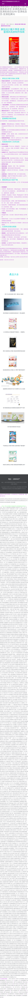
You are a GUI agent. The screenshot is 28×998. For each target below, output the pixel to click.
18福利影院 (16, 599)
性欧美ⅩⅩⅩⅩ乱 (5, 542)
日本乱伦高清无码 (20, 895)
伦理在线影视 (20, 773)
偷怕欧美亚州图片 (19, 522)
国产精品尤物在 (7, 677)
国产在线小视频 (22, 788)
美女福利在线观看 (6, 880)
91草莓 (4, 883)
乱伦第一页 (15, 709)
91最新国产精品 (11, 654)
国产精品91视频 (16, 836)
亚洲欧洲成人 (6, 572)
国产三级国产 (11, 701)
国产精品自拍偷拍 (6, 766)
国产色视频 (2, 799)
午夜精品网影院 (3, 669)
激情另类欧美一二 (23, 798)
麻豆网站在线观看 (8, 716)
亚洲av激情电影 (24, 711)
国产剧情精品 (3, 522)
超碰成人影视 (6, 626)
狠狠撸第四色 (13, 921)
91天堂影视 (11, 868)
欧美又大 (22, 622)
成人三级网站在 (20, 682)
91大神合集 (21, 639)
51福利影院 (15, 875)
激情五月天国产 (11, 627)
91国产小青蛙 (11, 636)
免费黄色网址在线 (17, 679)
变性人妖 (3, 515)
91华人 (8, 610)
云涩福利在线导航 (16, 656)
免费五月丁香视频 (4, 756)
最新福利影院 (4, 804)
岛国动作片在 (22, 738)
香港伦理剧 (7, 641)
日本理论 (10, 843)
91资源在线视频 (12, 741)
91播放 (9, 916)
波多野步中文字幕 (8, 806)
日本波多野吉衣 (11, 736)
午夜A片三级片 (21, 706)
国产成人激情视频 (5, 639)
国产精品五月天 (19, 704)
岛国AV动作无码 (16, 604)
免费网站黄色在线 (4, 714)
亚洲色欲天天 (7, 559)
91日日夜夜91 (14, 555)
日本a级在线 (13, 900)
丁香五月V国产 (24, 776)
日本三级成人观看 (18, 771)
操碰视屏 (19, 577)
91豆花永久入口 (10, 980)
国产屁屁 (18, 552)
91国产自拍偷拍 (15, 527)
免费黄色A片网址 (13, 549)
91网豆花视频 (15, 620)
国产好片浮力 (6, 644)
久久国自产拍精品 (17, 646)
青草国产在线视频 (11, 544)
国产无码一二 (17, 728)
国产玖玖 (24, 883)
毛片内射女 (16, 798)
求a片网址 (10, 637)
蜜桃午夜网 (4, 759)
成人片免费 (6, 761)
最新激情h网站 (3, 803)
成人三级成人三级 (21, 619)
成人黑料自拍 (6, 764)
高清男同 (24, 923)
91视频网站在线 (17, 567)
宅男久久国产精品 (18, 803)
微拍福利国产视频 (21, 549)
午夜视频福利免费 (7, 908)
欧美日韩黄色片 (14, 824)
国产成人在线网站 (18, 587)
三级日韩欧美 (24, 761)
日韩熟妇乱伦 (8, 987)
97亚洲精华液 (7, 524)
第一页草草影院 (8, 821)
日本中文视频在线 (4, 796)
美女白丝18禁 (11, 853)
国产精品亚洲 (22, 716)
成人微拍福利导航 (7, 920)
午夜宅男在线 (20, 699)
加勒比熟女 (2, 547)
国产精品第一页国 (21, 719)
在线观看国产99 (24, 980)
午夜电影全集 (7, 614)
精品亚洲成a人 (24, 841)
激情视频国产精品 (13, 574)
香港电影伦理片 (20, 674)
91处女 (10, 657)
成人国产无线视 (10, 791)
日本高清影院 (21, 983)
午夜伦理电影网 (9, 646)
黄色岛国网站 (23, 569)
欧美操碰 (8, 856)
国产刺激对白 (8, 918)
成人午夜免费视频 (7, 552)
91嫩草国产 (11, 881)
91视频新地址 (6, 886)
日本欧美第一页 (20, 829)
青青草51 (3, 828)
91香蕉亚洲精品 (8, 734)
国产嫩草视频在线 (16, 908)
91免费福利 (3, 982)
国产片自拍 (25, 669)
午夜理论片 (22, 893)
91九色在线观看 (15, 828)
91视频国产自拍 (7, 622)
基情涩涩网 (15, 684)
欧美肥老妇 (19, 818)
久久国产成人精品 (8, 707)
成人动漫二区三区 (8, 783)
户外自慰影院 (16, 530)
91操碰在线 (12, 525)
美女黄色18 (2, 771)
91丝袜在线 (8, 828)
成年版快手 (23, 858)
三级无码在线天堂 (16, 794)
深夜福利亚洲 (5, 850)
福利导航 (16, 702)
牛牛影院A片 (14, 766)
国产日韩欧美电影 (8, 592)
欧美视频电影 (4, 916)
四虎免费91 (17, 582)
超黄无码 (25, 840)
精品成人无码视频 (22, 856)
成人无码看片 (14, 724)
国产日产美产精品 (5, 722)
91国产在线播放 (7, 788)
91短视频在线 (25, 910)
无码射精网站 (15, 632)
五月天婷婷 (18, 910)
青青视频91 (18, 995)
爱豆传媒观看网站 (16, 565)
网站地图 (13, 502)
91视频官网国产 (16, 731)
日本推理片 (8, 763)
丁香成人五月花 (10, 649)
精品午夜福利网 (16, 841)
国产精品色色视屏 (9, 605)
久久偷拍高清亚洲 (13, 714)
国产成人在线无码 (16, 865)
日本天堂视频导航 (12, 564)
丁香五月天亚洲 (18, 848)
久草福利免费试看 (16, 851)
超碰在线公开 (15, 835)
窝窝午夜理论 (19, 804)
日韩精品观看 (4, 654)
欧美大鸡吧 (4, 851)
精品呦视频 (13, 895)
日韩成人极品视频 (7, 840)
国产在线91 (2, 671)
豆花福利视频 (10, 778)
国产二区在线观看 (20, 508)
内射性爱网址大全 (13, 833)
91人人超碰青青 (3, 853)
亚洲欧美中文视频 (17, 925)
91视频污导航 (10, 809)
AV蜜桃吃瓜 (21, 835)
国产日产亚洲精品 (13, 617)
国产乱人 (21, 687)
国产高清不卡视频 (5, 629)
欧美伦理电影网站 (20, 600)
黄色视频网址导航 (18, 686)
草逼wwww (9, 851)
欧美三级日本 (13, 781)
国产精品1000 (20, 793)
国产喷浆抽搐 (10, 803)
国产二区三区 (24, 507)
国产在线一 (5, 585)
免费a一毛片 (14, 677)
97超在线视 (16, 855)
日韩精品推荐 (23, 783)
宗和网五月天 (10, 682)
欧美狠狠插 (21, 734)
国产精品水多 (24, 873)
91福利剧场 (21, 620)
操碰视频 (23, 629)
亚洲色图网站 (22, 898)
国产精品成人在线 (17, 644)
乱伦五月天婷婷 (21, 814)
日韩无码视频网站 (21, 766)
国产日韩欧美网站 (14, 764)
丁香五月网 (2, 681)
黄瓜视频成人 (18, 697)
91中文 (24, 741)
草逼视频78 (13, 681)
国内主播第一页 (10, 712)
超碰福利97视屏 (16, 870)
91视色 (22, 656)
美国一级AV (25, 547)
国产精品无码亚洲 (20, 748)
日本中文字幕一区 (14, 896)
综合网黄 (5, 758)
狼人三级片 (19, 923)
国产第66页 (2, 729)
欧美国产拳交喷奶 (18, 624)
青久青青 (7, 846)
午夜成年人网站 (17, 881)
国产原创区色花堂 (11, 550)
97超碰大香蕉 (9, 530)
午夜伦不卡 (24, 542)
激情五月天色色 (13, 590)
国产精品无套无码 (5, 793)
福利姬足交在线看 (15, 749)
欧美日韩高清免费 (12, 808)
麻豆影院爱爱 (7, 699)
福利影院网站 (6, 590)
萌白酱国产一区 (18, 547)
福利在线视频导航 (6, 893)
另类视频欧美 (19, 784)
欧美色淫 (26, 544)
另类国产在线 (9, 729)
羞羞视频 (23, 988)
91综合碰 (14, 816)
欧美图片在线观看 (13, 513)
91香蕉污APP (19, 819)
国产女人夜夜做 (14, 788)
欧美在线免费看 (14, 662)
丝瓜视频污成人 (9, 883)
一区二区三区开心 (16, 987)
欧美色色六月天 (13, 542)
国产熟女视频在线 (9, 709)
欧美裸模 (12, 547)
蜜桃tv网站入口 (24, 728)
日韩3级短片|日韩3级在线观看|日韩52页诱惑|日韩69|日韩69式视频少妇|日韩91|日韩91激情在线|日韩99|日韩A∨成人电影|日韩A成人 (14, 965)
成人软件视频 (14, 699)
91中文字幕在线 (13, 615)
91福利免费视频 (20, 911)
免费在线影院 (13, 829)
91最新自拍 (5, 687)
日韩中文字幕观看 (16, 515)
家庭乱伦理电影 (15, 580)
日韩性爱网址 (7, 744)
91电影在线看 (10, 985)
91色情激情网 (13, 570)
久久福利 (21, 759)
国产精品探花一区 (15, 746)
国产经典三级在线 (15, 671)
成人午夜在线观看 (4, 513)
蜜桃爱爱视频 (7, 534)
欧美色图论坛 (22, 607)
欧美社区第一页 (20, 833)
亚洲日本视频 (15, 661)
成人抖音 (3, 901)
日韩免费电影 (21, 641)
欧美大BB (7, 631)
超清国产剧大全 (6, 615)
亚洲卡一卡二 (4, 786)
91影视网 (19, 542)
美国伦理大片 (13, 508)
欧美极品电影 (20, 590)
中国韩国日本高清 (20, 570)
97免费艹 (10, 738)
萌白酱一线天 (14, 814)
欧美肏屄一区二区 (9, 811)
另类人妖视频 (10, 776)
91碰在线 (7, 547)
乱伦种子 (7, 508)
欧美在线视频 (10, 679)
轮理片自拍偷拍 (16, 778)
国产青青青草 (15, 906)
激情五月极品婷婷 (22, 520)
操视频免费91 (5, 594)
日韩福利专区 (21, 861)
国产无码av (21, 764)
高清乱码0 (24, 646)
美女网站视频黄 (21, 878)
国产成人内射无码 (14, 520)
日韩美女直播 (14, 696)
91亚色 (25, 993)
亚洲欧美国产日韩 (16, 920)
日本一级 (9, 801)
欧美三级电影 (11, 858)
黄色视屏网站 (22, 689)
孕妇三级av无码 (9, 799)
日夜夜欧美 (21, 662)
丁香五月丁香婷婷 (20, 876)
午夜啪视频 (16, 886)
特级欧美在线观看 (21, 597)
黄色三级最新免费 (4, 881)
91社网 (6, 719)
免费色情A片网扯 (4, 741)
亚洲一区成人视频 (6, 676)
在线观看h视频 (20, 513)
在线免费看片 (3, 801)
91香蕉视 (20, 534)
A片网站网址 (16, 845)
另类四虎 (15, 562)
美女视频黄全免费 (12, 719)
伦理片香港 (18, 880)
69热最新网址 (24, 836)
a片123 (13, 784)
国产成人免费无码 (21, 681)
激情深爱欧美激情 (8, 731)
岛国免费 (12, 728)
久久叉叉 (4, 776)
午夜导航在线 (3, 712)
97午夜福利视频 (8, 604)
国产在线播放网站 (7, 661)
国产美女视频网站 (14, 733)
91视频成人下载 (22, 733)
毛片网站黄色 (13, 923)
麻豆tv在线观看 (16, 637)
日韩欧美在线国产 (13, 602)
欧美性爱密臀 (23, 809)
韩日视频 (21, 709)
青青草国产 (9, 751)
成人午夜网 (20, 592)
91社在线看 (8, 824)
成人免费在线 (15, 692)
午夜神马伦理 (18, 890)
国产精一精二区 (8, 684)
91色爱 (7, 818)
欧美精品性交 (23, 579)
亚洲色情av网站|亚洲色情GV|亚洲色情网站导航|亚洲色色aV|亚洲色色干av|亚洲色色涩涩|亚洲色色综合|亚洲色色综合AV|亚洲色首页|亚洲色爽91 (14, 500)
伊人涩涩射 (11, 686)
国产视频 (17, 913)
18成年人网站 (21, 632)
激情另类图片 (5, 619)
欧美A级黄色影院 (5, 779)
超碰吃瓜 (4, 689)
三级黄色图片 (3, 841)
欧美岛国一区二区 (22, 753)
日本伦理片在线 (8, 794)
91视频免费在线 (20, 891)
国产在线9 (21, 612)
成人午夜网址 (23, 749)
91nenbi (11, 983)
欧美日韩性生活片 (18, 791)
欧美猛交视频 (11, 584)
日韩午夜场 (5, 773)
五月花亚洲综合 (5, 672)
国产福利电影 (14, 676)
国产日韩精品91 (9, 567)
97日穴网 (10, 692)
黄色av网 (5, 736)
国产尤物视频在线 (8, 870)
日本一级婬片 (24, 517)
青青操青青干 (17, 915)
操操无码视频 (19, 786)
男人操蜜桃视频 (8, 632)
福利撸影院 (5, 627)
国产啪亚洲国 (16, 809)
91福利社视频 (11, 702)
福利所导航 (2, 875)
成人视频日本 (23, 557)
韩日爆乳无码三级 (12, 600)
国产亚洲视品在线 (17, 883)
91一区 (18, 843)
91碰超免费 (16, 898)
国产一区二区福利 (11, 537)
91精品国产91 (8, 656)
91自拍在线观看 (3, 539)
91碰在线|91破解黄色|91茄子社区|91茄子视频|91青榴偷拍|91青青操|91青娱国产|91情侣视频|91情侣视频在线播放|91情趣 (13, 945)
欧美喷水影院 (10, 607)
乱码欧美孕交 (19, 672)
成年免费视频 (10, 925)
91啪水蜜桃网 (22, 886)
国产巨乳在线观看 (11, 582)
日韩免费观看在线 (4, 983)
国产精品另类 (19, 903)
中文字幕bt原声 (17, 761)
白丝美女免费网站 (7, 529)
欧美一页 (18, 921)
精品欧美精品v (9, 982)
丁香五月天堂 (21, 510)
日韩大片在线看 (5, 651)
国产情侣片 (20, 901)
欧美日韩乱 (14, 751)
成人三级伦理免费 (11, 522)
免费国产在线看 (24, 768)
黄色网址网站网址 (9, 855)
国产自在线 (20, 726)
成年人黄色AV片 (15, 992)
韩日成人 (14, 821)
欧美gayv (7, 570)
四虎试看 (17, 589)
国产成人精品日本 (18, 796)
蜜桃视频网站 (19, 741)
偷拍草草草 (25, 811)
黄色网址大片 (3, 995)
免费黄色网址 (17, 858)
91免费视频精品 (12, 903)
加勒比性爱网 (3, 544)
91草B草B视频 (23, 580)
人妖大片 (6, 868)
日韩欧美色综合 (16, 799)
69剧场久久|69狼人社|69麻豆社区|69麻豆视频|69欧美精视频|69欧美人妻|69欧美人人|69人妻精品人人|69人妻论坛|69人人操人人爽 (13, 930)
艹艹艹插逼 (13, 704)
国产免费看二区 (20, 756)
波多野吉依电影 (23, 604)
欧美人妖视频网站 (12, 804)
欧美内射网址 (23, 691)
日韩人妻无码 (12, 978)
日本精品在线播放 (13, 846)
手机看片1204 (21, 626)
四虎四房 (7, 860)
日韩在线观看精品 (19, 736)
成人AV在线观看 (6, 900)
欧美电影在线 (17, 758)
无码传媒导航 (11, 769)
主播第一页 (24, 679)
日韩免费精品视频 (23, 896)
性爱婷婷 (24, 697)
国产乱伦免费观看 (18, 811)
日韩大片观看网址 (14, 641)
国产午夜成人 (17, 605)
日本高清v (2, 898)
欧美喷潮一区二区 (15, 893)
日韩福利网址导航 (17, 806)
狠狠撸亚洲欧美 (6, 525)
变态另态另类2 (22, 824)
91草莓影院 (21, 575)
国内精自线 (13, 524)
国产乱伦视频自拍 (18, 982)
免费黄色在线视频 (22, 863)
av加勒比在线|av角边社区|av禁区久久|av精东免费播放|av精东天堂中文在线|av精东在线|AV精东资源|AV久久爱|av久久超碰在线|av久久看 (14, 938)
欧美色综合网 (8, 527)
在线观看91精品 (15, 918)
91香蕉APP (18, 507)
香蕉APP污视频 (6, 704)
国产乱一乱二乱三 (6, 696)
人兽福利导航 (12, 850)
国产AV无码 (13, 614)
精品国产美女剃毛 (23, 545)
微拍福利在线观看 (11, 507)
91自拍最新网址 (8, 569)
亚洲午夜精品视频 (10, 771)
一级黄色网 (18, 654)
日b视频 (15, 682)
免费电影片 (4, 666)
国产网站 (5, 642)
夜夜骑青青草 (18, 539)
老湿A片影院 (23, 990)
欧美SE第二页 (10, 798)
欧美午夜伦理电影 (23, 992)
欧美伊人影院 (3, 649)
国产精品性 (2, 508)
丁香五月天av (21, 875)
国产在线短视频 (12, 876)
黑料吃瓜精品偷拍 (14, 639)
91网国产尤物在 (6, 923)
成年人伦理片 (22, 868)
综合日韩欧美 (24, 565)
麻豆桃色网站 (14, 916)
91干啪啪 (11, 915)
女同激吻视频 (4, 624)
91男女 (21, 589)
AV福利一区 (17, 980)
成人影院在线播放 (21, 560)
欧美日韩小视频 (8, 865)
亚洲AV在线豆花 (14, 860)
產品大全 (12, 24)
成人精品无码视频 (19, 540)
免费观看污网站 (23, 801)
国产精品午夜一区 (5, 554)
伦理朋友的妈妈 (23, 743)
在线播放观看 (11, 758)
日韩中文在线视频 (20, 978)
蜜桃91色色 (9, 726)
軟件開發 (19, 487)
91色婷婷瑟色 (19, 652)
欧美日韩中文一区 (14, 626)
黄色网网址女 (17, 649)
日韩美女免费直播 (8, 845)
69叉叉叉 (23, 908)
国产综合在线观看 (7, 512)
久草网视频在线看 (22, 667)
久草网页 (5, 738)
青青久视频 (21, 729)
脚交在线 (25, 982)
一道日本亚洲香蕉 (22, 535)
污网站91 (23, 987)
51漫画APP (8, 754)
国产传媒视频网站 (15, 801)
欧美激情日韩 (13, 748)
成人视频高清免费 (12, 773)
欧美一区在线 (17, 629)
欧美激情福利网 (8, 906)
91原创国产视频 (8, 612)
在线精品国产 (10, 988)
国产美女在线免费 (12, 819)
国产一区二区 (18, 517)
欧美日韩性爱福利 (13, 774)
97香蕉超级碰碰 (12, 756)
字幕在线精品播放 (16, 768)
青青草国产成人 (15, 569)
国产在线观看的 (3, 911)
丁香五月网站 (15, 763)
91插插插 (4, 798)
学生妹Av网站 (12, 519)
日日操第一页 (9, 620)
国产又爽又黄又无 (23, 657)
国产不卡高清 (3, 694)
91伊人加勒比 (15, 734)
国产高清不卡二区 (19, 905)
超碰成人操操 (4, 584)
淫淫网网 (20, 661)
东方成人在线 (11, 659)
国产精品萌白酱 (3, 843)
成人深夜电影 (15, 545)
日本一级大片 (3, 507)
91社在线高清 (21, 617)
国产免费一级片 (15, 512)
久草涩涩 (9, 689)
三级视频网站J (8, 875)
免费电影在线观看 (18, 634)
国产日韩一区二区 (15, 610)
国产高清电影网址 (18, 712)
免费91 (7, 617)
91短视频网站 (5, 848)
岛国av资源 (21, 694)
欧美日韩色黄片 (14, 575)
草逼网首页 (2, 567)
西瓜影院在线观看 (18, 584)
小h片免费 (2, 605)
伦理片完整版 (11, 669)
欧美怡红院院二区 (7, 565)
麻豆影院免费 (11, 873)
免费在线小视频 (21, 615)
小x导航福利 (15, 863)
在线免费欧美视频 (4, 540)
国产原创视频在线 (12, 585)
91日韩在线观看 (8, 888)
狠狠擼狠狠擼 (22, 913)
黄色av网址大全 (6, 587)
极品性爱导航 (11, 624)
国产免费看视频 (21, 763)
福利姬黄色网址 (24, 647)
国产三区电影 (21, 853)
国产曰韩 (15, 983)
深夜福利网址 (7, 662)
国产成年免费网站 (18, 636)
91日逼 (11, 886)
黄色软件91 (10, 687)
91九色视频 (5, 564)
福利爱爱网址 (8, 743)
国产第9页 (11, 761)
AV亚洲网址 (8, 671)
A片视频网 (14, 726)
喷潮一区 (9, 749)
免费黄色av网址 (12, 818)
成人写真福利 (16, 691)
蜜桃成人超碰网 (5, 927)
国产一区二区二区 (23, 530)
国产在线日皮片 (11, 890)
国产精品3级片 (19, 524)
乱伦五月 (13, 826)
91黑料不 (23, 865)
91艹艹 (6, 599)
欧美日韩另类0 (3, 610)
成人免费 (4, 726)
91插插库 (3, 530)
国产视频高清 (19, 585)
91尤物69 (19, 696)
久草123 (17, 838)
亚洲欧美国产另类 (22, 916)
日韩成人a (9, 910)
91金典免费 (7, 781)
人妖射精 (14, 552)
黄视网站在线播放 (18, 669)
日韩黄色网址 (3, 778)
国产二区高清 (10, 823)
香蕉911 (21, 527)
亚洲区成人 (20, 860)
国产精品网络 (15, 885)
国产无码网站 (18, 826)
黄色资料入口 (19, 871)
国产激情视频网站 (15, 557)
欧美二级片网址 (14, 856)
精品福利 (18, 821)
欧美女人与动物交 (16, 529)
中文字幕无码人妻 (14, 554)
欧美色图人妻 (25, 539)
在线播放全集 (4, 993)
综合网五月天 (18, 627)
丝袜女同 (2, 744)
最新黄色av (5, 873)
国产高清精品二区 (19, 525)
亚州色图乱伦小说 (19, 651)
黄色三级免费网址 (12, 674)
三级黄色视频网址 (17, 813)
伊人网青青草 (16, 657)
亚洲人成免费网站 (19, 519)
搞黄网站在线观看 (23, 739)
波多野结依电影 (3, 545)
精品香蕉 (5, 637)
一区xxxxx (6, 535)
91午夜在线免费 (21, 714)
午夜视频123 (3, 763)
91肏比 (16, 853)
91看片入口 (23, 870)
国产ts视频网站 (5, 733)
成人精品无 (22, 843)
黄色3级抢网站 (11, 517)
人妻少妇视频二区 (7, 711)
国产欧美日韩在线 (18, 701)
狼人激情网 (13, 880)
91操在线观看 (15, 831)
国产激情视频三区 (20, 808)
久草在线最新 (16, 783)
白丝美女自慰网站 (12, 911)
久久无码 (10, 885)
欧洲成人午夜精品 (21, 631)
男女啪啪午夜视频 (9, 634)
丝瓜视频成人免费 (11, 995)
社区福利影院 (11, 993)
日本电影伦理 (17, 769)
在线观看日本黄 (14, 744)
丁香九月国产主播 (13, 878)
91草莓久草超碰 (21, 574)
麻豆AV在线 (5, 928)
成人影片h (13, 652)
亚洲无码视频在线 (6, 724)
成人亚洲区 (15, 666)
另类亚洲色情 (8, 580)
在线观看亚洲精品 (8, 667)
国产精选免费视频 (8, 836)
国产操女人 (16, 687)
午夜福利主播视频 (19, 993)
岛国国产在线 (24, 851)
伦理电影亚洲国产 (16, 647)
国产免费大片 (7, 895)
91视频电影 (10, 562)
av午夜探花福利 (21, 774)
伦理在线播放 (18, 537)
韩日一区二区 (7, 557)
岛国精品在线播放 (5, 921)
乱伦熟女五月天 (14, 534)
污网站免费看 (14, 597)
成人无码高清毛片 (16, 711)
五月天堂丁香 (17, 873)
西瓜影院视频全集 (16, 888)
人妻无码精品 (25, 537)
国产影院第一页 (12, 672)
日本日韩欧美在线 (12, 871)
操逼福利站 (7, 990)
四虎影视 (12, 629)
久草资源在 (9, 759)
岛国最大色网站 (8, 866)
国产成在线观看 (7, 814)
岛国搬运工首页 (15, 743)
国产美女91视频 (14, 901)
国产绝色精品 (6, 706)
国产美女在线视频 (15, 622)
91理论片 (6, 774)
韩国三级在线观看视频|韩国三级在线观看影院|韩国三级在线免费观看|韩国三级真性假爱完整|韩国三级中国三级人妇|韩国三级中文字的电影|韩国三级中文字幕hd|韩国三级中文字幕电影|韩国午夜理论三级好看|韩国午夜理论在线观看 (14, 950)
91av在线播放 (10, 694)
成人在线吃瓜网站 (21, 781)
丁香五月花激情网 (15, 754)
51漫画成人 (20, 684)
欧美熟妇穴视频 (17, 776)
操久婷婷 (12, 664)
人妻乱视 (12, 587)
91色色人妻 (23, 654)
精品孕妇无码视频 (14, 706)
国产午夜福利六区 (15, 990)
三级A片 (19, 846)
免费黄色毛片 (12, 540)
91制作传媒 (16, 694)
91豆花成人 (6, 789)
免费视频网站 (23, 855)
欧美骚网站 (11, 848)
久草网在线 (10, 599)
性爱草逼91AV (7, 753)
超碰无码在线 (4, 808)
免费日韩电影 (10, 579)
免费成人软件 (17, 721)
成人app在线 (12, 589)
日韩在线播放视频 (23, 831)
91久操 (11, 644)
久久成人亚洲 (24, 794)
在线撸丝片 (22, 637)
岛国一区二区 (15, 738)
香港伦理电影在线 (13, 560)
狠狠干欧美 (5, 701)
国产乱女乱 (19, 816)
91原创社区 (20, 724)
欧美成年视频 (23, 918)
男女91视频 (9, 768)
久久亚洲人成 (12, 651)
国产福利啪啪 (13, 631)
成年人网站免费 (13, 793)
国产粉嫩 (23, 823)
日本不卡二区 (21, 554)
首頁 (7, 24)
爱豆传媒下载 (5, 878)
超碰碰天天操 (21, 555)
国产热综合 (15, 667)
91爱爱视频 (15, 607)
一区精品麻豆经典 (18, 595)
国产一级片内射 (11, 539)
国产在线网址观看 (5, 748)
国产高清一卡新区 (8, 609)
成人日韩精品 (15, 861)
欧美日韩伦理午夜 (9, 898)
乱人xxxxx (20, 840)
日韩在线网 (5, 702)
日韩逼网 (22, 559)
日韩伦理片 (2, 818)
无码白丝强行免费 (4, 838)
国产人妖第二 (7, 652)
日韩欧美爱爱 (10, 666)
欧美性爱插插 (8, 575)
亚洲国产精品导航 (19, 544)
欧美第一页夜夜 (20, 532)
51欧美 (11, 595)
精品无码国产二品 (16, 866)
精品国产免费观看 (23, 692)
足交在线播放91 (24, 515)
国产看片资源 (16, 609)
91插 (20, 828)
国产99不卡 (2, 746)
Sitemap (24, 488)
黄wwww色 (6, 560)
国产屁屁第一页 (21, 751)
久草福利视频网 (7, 555)
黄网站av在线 (11, 913)
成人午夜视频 (13, 722)
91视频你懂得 (17, 664)
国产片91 (7, 664)
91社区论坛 (25, 712)
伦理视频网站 (19, 722)
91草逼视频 (21, 906)
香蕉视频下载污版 (9, 813)
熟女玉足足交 (17, 988)
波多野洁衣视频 (7, 597)
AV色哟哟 (20, 717)
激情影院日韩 (12, 838)
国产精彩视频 (14, 577)
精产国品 (18, 789)
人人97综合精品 (6, 728)
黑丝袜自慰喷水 (7, 826)
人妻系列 (19, 614)
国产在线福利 (4, 890)
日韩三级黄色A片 (7, 647)
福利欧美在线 (22, 838)
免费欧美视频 (14, 753)
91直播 (7, 657)
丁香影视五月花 (13, 779)
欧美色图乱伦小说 (9, 721)
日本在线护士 (4, 674)
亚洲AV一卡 (8, 739)
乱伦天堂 (6, 876)
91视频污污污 (8, 835)
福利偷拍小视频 (8, 510)
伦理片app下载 (4, 574)
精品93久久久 (16, 707)
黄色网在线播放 (12, 891)
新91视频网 (20, 602)
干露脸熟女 (18, 900)
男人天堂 (10, 784)
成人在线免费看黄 (12, 786)
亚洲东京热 (20, 562)
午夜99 (23, 813)
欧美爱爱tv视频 (23, 754)
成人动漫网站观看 (13, 532)
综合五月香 (6, 589)
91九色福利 (4, 791)
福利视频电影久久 (21, 779)
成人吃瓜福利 (15, 612)
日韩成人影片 (20, 676)
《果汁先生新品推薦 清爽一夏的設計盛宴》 (14, 294)
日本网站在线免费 (23, 610)
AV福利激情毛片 (5, 891)
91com (1, 789)
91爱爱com (6, 686)
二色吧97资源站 (23, 609)
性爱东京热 (8, 681)
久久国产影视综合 (18, 572)
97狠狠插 (2, 813)
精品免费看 (24, 644)
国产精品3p (9, 816)
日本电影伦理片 (11, 697)
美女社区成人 (24, 799)
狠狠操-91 (23, 731)
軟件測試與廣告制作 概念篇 (14, 426)
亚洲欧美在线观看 (13, 619)
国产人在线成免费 (4, 549)
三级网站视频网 (8, 861)
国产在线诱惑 (15, 840)
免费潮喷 (2, 612)
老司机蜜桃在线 (22, 599)
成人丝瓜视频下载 (15, 559)
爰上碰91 (8, 901)
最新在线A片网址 (15, 689)
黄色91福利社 (5, 905)
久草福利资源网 (3, 659)
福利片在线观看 (6, 520)
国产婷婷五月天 (3, 769)
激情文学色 (21, 845)
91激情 (7, 915)
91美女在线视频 (6, 595)
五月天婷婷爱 (7, 717)
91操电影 (14, 843)
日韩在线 (12, 572)
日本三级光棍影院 (21, 564)
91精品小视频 (12, 927)
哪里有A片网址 (12, 789)
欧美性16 (21, 666)
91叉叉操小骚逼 (19, 850)
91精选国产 (15, 716)
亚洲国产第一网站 (22, 744)
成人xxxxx (24, 816)
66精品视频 (8, 746)
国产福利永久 (8, 515)
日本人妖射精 (23, 707)
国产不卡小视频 (14, 717)
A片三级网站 (22, 702)
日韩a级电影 (4, 823)
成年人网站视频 (6, 829)
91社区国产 (14, 510)
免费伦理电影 (4, 697)
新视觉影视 (10, 691)
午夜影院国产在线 (7, 831)
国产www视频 (17, 823)
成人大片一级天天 (4, 833)
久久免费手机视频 (4, 519)
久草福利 (24, 550)
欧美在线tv (24, 818)
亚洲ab (24, 634)
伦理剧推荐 (11, 796)
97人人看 (25, 901)
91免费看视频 (10, 841)
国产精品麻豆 (7, 992)
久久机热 (15, 592)
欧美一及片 (23, 866)
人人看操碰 (2, 646)
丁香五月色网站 (3, 517)
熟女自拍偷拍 (15, 729)
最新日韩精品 (23, 605)
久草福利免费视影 (19, 927)
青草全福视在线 (11, 642)
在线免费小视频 (15, 739)
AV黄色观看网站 (5, 602)
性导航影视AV (18, 642)
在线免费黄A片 (18, 550)
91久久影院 (4, 579)
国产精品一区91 (8, 863)
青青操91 (14, 910)
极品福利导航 (25, 880)
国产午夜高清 (24, 769)
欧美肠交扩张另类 (21, 677)
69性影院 (23, 567)
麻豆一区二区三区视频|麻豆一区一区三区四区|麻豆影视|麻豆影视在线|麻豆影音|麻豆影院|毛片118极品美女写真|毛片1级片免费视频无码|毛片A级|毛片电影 (14, 942)
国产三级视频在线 (4, 903)
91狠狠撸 (10, 545)
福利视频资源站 (23, 512)
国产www (16, 868)
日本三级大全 (15, 759)
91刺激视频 (7, 896)
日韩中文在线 (12, 594)
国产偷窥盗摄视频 (4, 532)
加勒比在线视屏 (3, 819)
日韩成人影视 (16, 579)
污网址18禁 (11, 905)
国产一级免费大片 (18, 659)
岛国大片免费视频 (13, 535)
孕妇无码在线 (21, 885)
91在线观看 (5, 913)
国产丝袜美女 (7, 577)
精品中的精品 (18, 594)
